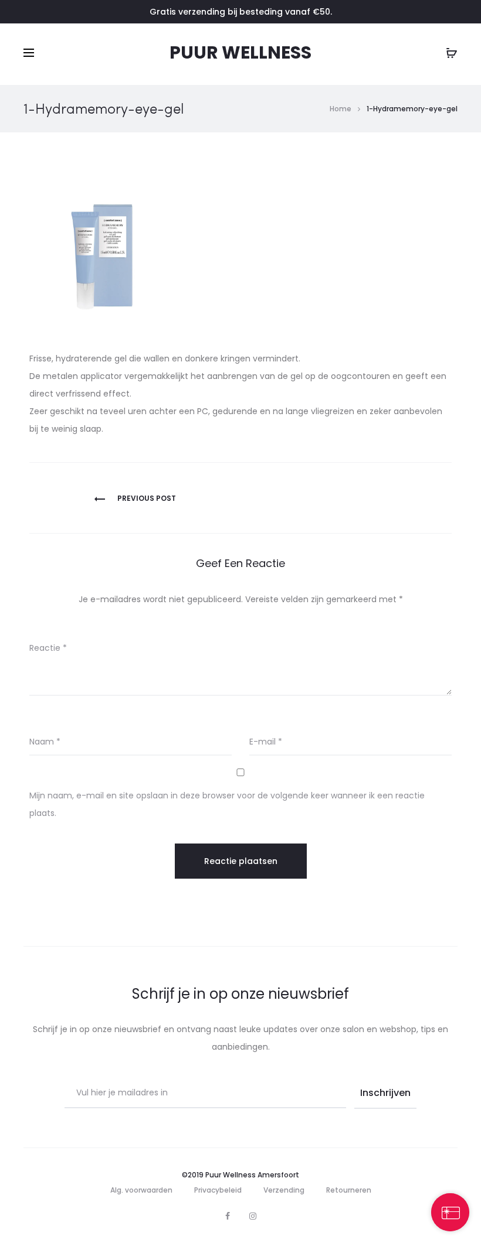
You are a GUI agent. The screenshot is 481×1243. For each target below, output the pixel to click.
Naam (44, 741)
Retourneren (348, 1190)
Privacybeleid (218, 1190)
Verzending (283, 1190)
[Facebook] (227, 1216)
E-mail (265, 741)
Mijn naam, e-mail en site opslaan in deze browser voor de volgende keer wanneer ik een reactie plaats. (227, 804)
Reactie (48, 648)
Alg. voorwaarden (141, 1190)
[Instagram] (252, 1216)
